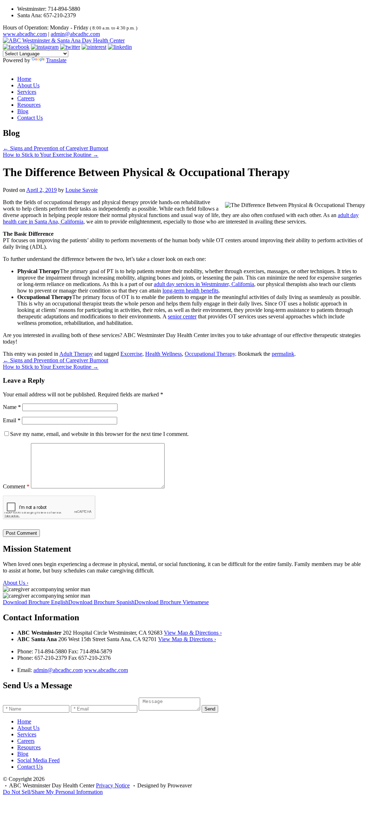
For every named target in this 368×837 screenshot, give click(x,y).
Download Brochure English (35, 602)
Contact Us (30, 118)
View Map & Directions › (193, 633)
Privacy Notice (113, 785)
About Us (28, 85)
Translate (56, 60)
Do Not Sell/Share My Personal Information (53, 792)
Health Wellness (163, 354)
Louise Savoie (81, 190)
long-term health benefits (190, 291)
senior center (182, 316)
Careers (25, 98)
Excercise (131, 354)
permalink (283, 354)
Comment (16, 486)
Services (26, 92)
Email (11, 420)
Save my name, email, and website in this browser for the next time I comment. (99, 434)
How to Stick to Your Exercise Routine (50, 155)
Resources (29, 105)
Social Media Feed (38, 760)
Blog (22, 111)
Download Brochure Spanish (101, 602)
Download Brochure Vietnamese (171, 602)
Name (12, 407)
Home (24, 79)
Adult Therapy (76, 354)
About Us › (15, 583)
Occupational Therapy (210, 354)
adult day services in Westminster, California (204, 284)
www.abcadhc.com (25, 34)
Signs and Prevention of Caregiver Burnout (55, 148)
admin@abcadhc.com (75, 34)
